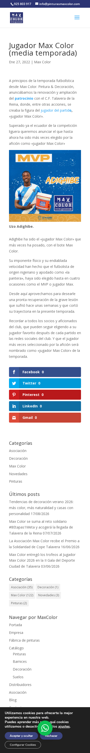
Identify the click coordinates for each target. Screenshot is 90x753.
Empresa (16, 632)
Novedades (18, 473)
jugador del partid (55, 110)
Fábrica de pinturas (24, 640)
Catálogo (16, 648)
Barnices (20, 661)
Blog (12, 699)
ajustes (64, 726)
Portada (15, 624)
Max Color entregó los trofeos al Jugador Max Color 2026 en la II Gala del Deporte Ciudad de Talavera (42, 560)
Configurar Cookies (23, 745)
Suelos (18, 677)
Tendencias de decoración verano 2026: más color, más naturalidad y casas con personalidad (41, 507)
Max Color (42, 62)
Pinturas (15, 481)
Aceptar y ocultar (21, 736)
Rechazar (51, 736)
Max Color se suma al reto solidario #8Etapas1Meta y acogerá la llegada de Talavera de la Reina (41, 527)
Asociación (17, 450)
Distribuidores (20, 684)
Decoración (18, 458)
